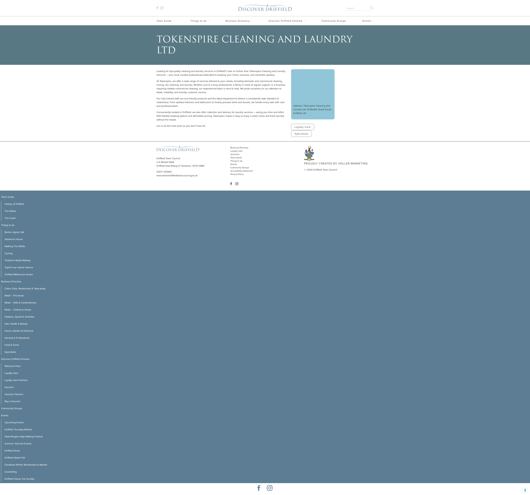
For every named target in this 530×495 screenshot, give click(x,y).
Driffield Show (12, 450)
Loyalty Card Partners (16, 380)
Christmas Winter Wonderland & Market (26, 464)
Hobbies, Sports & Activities (19, 316)
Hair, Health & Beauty (16, 323)
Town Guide (164, 21)
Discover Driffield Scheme (286, 21)
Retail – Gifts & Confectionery (20, 302)
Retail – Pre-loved (14, 295)
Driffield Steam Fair (15, 457)
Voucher (9, 387)
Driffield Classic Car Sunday (19, 478)
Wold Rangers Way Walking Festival (24, 436)
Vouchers (234, 154)
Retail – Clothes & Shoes (18, 309)
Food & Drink (12, 345)
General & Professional (17, 338)
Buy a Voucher (12, 401)
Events (366, 21)
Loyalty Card (236, 150)
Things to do (198, 21)
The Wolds (10, 211)
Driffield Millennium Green (19, 274)
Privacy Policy (237, 174)
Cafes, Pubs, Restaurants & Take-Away (25, 288)
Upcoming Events (14, 422)
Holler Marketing (353, 163)
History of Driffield (14, 204)
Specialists (10, 352)
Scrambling (11, 471)
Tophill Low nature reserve (19, 267)
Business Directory (238, 21)
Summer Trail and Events (18, 443)
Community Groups (333, 21)
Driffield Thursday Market (18, 429)
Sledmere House (14, 239)
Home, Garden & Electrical (19, 330)
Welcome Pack (13, 366)
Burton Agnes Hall (14, 232)
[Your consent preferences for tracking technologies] (525, 490)
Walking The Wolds (15, 246)
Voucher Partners (14, 394)
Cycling (9, 253)
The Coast (10, 218)
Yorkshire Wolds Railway (18, 260)
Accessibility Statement (241, 170)
